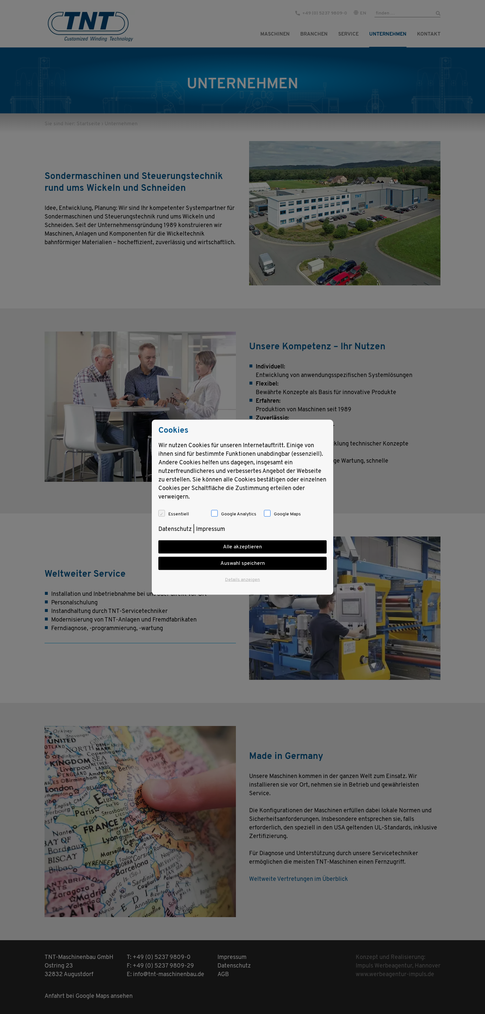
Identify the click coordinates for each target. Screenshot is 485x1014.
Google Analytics (238, 513)
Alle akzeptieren (242, 546)
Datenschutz (175, 529)
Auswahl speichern (242, 563)
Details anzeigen (242, 579)
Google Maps (287, 513)
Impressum (210, 529)
